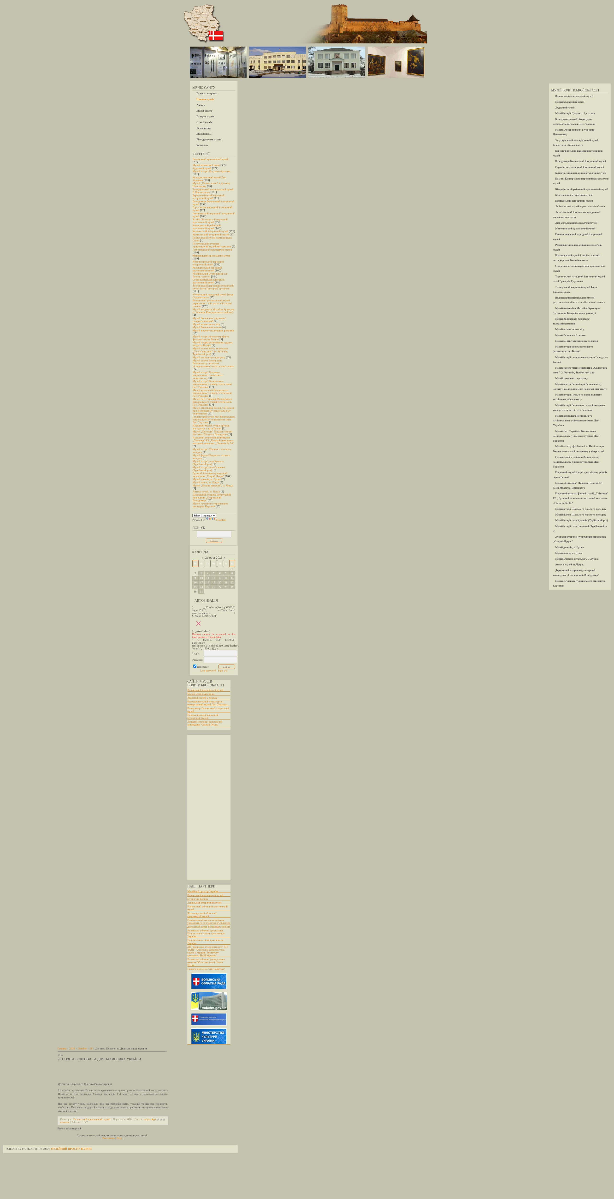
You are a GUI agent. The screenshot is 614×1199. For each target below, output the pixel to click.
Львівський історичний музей (204, 902)
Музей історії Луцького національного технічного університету (208, 375)
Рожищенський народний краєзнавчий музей (207, 269)
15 (232, 577)
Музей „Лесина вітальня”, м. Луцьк (213, 485)
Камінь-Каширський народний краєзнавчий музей (210, 221)
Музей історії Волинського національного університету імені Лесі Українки (212, 384)
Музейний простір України (202, 891)
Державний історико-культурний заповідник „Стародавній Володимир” (212, 497)
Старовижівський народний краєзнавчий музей (208, 281)
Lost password (208, 670)
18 (207, 582)
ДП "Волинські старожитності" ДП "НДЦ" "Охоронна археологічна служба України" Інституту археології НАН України (207, 951)
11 (207, 577)
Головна (61, 1048)
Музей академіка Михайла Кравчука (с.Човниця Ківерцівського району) (213, 311)
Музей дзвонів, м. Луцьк (207, 479)
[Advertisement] (206, 807)
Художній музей (202, 168)
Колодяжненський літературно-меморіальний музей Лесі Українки (207, 703)
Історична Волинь (197, 898)
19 (213, 582)
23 (195, 587)
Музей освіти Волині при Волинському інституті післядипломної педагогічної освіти (213, 363)
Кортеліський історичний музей (211, 234)
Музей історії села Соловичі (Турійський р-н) (209, 469)
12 (213, 577)
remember (202, 666)
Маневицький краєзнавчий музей (211, 255)
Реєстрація (108, 1138)
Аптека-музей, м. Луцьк (206, 491)
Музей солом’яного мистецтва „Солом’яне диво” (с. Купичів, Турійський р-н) (210, 351)
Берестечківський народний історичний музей (208, 197)
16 (195, 582)
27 (219, 587)
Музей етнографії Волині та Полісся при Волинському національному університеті (213, 410)
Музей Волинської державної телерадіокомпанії (209, 320)
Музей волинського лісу (206, 324)
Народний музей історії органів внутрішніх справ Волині (211, 427)
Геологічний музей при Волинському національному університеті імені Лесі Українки (214, 419)
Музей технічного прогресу (209, 357)
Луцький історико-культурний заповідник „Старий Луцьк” (210, 475)
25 (207, 587)
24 (201, 587)
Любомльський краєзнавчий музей (212, 249)
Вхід (119, 1138)
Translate (221, 519)
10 (201, 577)
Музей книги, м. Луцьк (206, 482)
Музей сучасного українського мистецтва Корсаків (210, 505)
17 (201, 582)
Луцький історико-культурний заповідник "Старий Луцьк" (204, 723)
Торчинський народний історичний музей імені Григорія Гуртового (213, 287)
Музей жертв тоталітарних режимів (213, 330)
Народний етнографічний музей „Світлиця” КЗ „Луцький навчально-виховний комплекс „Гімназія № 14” (213, 440)
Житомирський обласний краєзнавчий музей (201, 914)
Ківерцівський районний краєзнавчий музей (207, 227)
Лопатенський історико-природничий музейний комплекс (212, 245)
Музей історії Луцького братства (211, 171)
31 (201, 591)
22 (232, 582)
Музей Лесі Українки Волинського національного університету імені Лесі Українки (212, 401)
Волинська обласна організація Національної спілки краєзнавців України (205, 933)
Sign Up (222, 670)
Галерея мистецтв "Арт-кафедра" (206, 968)
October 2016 (214, 557)
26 (213, 587)
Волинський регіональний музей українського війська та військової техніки (212, 303)
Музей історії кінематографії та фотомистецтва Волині (211, 338)
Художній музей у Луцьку (202, 697)
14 (225, 577)
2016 (72, 1048)
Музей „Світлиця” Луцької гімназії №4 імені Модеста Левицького (212, 433)
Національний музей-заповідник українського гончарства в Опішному (208, 921)
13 (219, 577)
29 (232, 587)
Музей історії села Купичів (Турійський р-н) (208, 463)
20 (219, 582)
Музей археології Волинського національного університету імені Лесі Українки (212, 393)
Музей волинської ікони (206, 165)
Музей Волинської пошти (207, 327)
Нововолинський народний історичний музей (208, 263)
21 (225, 582)
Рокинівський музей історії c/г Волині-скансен (210, 275)
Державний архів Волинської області (208, 926)
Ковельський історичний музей (210, 231)
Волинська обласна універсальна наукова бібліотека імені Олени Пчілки (206, 962)
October (82, 1048)
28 (225, 587)
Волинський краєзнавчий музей (211, 159)
